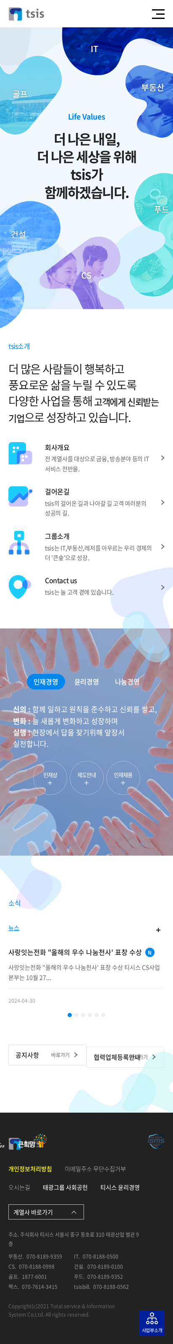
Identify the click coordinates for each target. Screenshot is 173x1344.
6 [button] (103, 1015)
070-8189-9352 (105, 1276)
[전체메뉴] (158, 14)
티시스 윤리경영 (120, 1187)
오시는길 (19, 1187)
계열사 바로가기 (33, 1212)
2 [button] (76, 1015)
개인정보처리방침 (30, 1168)
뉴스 (13, 928)
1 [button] (70, 1015)
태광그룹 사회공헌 (65, 1187)
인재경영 (46, 681)
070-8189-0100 (105, 1266)
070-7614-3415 (40, 1287)
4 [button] (90, 1015)
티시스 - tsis (26, 14)
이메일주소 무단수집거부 (95, 1168)
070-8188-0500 (100, 1256)
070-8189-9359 (44, 1256)
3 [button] (83, 1015)
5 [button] (96, 1015)
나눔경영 (127, 681)
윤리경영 (86, 681)
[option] (86, 749)
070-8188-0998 (37, 1266)
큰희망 (32, 1141)
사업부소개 (152, 1330)
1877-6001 (34, 1276)
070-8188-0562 (111, 1287)
